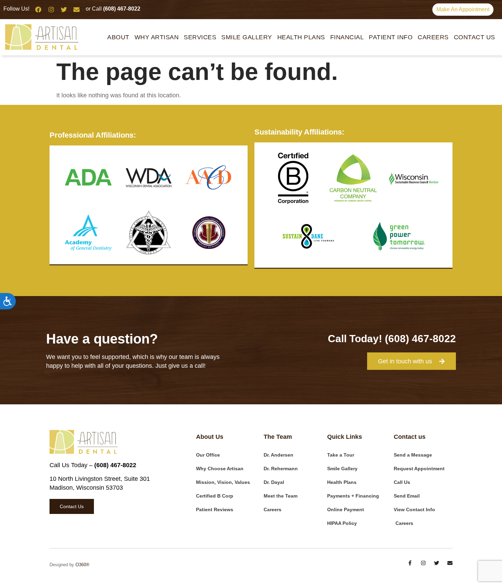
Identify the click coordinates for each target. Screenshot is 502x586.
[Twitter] (63, 9)
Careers (433, 37)
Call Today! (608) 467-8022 (392, 338)
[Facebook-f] (410, 563)
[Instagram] (50, 9)
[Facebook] (38, 9)
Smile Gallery (246, 37)
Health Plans (301, 37)
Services (200, 37)
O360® (82, 564)
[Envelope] (76, 9)
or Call (113, 9)
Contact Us (474, 37)
